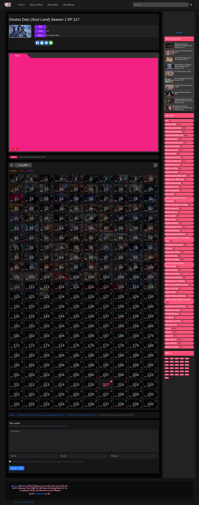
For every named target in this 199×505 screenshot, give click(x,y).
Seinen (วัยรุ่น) (171, 270)
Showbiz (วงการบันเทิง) (175, 281)
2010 (171, 368)
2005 (171, 365)
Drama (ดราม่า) (171, 150)
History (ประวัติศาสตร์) (174, 179)
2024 (166, 378)
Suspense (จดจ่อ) (172, 310)
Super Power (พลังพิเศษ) (175, 296)
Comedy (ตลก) (171, 139)
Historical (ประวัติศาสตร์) (175, 176)
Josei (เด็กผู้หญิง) (172, 190)
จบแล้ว (168, 328)
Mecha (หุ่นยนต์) (172, 208)
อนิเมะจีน (169, 336)
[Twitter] (42, 43)
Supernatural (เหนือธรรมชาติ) (177, 300)
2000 (171, 362)
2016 (176, 371)
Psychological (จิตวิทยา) (175, 234)
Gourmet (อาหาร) (172, 165)
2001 (176, 362)
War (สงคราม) (171, 325)
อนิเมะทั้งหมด (171, 343)
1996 (181, 358)
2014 (166, 371)
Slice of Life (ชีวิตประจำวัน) (176, 285)
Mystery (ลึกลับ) (171, 223)
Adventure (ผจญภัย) (173, 132)
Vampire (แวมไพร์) (173, 321)
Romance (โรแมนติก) (174, 245)
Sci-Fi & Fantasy (172, 259)
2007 (181, 365)
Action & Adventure (173, 128)
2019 (166, 375)
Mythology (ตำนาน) (173, 227)
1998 (187, 358)
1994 (171, 358)
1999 (166, 362)
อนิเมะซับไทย (170, 340)
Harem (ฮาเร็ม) (171, 168)
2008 (187, 365)
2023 (187, 375)
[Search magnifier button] (191, 4)
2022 (181, 375)
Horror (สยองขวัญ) (172, 183)
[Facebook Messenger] (46, 43)
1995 (176, 358)
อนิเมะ (15, 486)
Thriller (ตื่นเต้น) (171, 314)
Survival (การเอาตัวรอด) (175, 306)
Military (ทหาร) (171, 212)
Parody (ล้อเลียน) (172, 231)
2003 (187, 362)
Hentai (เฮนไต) (171, 172)
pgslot (179, 32)
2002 (181, 362)
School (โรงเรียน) (172, 252)
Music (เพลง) (170, 219)
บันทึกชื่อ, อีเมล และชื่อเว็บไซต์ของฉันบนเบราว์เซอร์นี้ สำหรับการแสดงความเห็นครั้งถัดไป (47, 462)
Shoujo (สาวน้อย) (172, 274)
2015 (171, 371)
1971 (166, 358)
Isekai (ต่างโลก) (171, 187)
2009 (166, 368)
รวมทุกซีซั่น (23, 165)
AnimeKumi (39, 494)
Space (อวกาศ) (171, 288)
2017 (181, 371)
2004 (166, 365)
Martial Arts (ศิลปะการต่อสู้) (176, 205)
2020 (171, 375)
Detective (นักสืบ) (172, 146)
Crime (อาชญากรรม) (174, 143)
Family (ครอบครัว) (173, 157)
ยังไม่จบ (168, 332)
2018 (187, 371)
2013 (186, 368)
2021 (176, 375)
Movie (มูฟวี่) (170, 216)
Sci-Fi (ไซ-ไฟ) (171, 256)
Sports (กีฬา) (170, 292)
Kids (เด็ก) (169, 194)
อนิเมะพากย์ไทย (172, 347)
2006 (176, 365)
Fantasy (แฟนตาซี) (173, 161)
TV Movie (169, 317)
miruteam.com (28, 502)
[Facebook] (37, 43)
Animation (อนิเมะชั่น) (174, 135)
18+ (167, 121)
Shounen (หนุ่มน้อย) (173, 277)
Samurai (168, 248)
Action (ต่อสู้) (170, 124)
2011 (176, 368)
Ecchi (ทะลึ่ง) (170, 154)
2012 (181, 368)
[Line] (51, 43)
